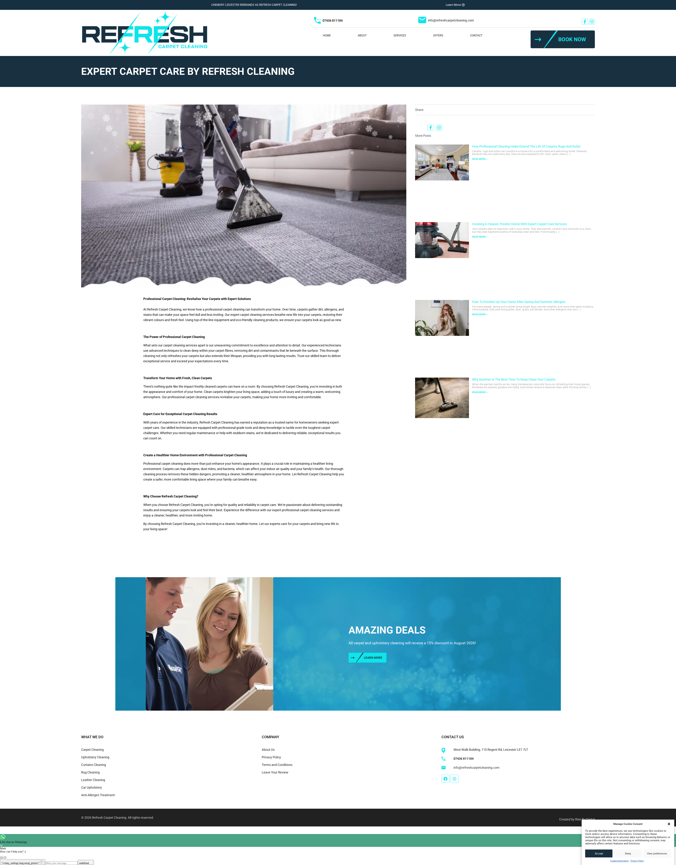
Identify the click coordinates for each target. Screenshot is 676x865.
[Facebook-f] (585, 22)
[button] (669, 824)
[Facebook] (446, 779)
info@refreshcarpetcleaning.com (451, 20)
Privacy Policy (637, 861)
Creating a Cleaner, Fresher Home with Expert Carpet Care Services (519, 224)
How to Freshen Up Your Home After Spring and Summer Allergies (518, 302)
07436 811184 (333, 20)
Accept (599, 853)
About (362, 35)
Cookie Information (619, 861)
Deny (628, 853)
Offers (438, 35)
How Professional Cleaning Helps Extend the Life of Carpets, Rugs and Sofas (526, 146)
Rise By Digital (585, 819)
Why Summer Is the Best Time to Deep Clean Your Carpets (513, 379)
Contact (476, 35)
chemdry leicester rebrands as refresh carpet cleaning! (254, 5)
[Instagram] (592, 22)
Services (399, 35)
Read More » (479, 159)
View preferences (657, 853)
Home (327, 35)
